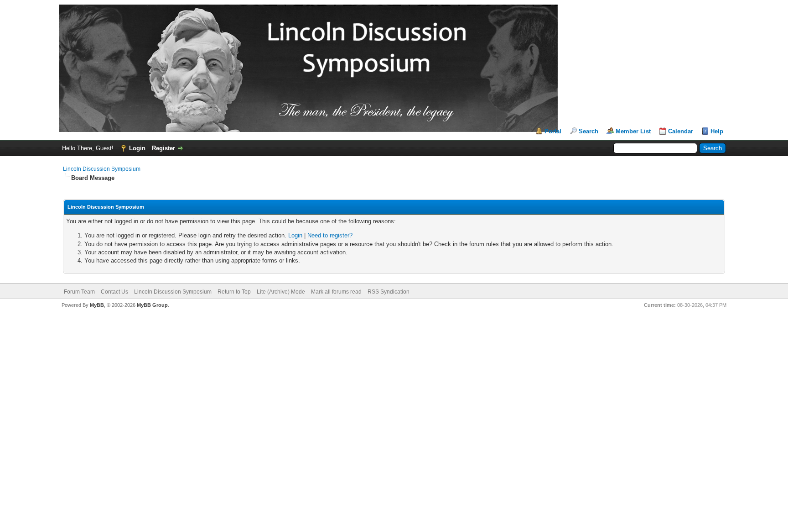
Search (588, 131)
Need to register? (330, 235)
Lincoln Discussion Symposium (101, 169)
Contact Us (114, 292)
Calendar (680, 131)
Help (716, 131)
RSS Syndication (389, 292)
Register (163, 148)
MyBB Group (152, 305)
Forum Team (79, 292)
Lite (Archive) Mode (281, 292)
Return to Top (234, 292)
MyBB (97, 305)
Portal (552, 131)
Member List (633, 131)
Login (137, 148)
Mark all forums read (336, 292)
